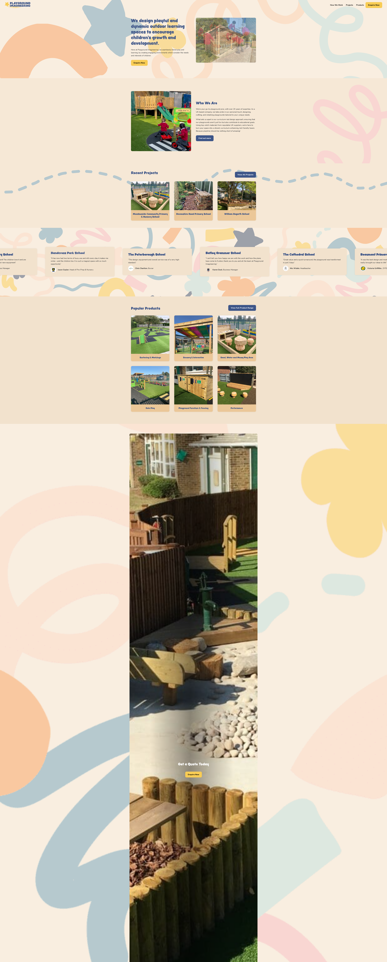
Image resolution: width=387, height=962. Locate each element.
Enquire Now (374, 5)
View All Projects (245, 174)
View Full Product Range (242, 308)
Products (360, 5)
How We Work (336, 5)
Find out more (205, 138)
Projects (349, 5)
